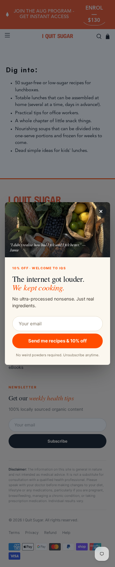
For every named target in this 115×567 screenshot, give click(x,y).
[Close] (100, 211)
